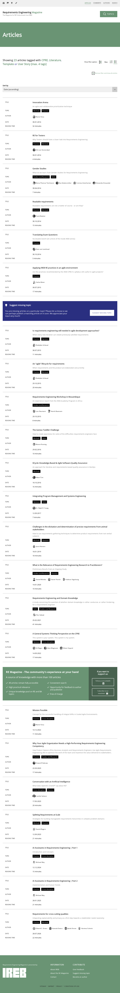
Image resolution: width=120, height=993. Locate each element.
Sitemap (43, 986)
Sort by (5, 85)
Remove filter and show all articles (106, 73)
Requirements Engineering (22, 13)
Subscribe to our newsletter (103, 692)
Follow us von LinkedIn (103, 681)
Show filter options (91, 62)
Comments (97, 3)
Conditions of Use (71, 986)
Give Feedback (78, 969)
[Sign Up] (4, 3)
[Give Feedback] (8, 3)
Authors (106, 3)
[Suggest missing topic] (12, 3)
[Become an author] (16, 3)
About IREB (54, 969)
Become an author (80, 977)
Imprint (51, 986)
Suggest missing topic (102, 313)
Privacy (59, 986)
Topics (110, 14)
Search (114, 3)
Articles (88, 3)
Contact (53, 977)
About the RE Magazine (59, 973)
